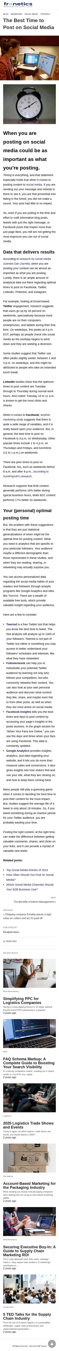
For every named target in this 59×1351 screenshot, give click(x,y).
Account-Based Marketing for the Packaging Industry (29, 1185)
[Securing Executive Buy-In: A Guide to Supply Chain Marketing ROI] (29, 1221)
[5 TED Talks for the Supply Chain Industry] (29, 1289)
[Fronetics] (18, 4)
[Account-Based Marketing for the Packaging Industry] (29, 1158)
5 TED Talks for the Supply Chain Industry (27, 1316)
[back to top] (52, 1344)
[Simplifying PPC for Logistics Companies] (29, 973)
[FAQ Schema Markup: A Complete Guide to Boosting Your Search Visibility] (29, 1033)
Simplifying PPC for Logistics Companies (22, 1001)
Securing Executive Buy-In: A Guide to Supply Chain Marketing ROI (29, 1251)
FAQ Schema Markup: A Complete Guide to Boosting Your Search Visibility (29, 1063)
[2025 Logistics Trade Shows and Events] (29, 1097)
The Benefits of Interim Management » (35, 901)
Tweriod (13, 595)
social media (34, 184)
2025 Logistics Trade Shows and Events (28, 1125)
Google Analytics (17, 750)
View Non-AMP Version (38, 1346)
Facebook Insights (18, 711)
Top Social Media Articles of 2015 (27, 870)
